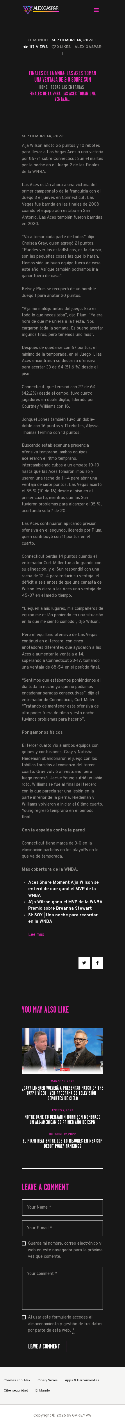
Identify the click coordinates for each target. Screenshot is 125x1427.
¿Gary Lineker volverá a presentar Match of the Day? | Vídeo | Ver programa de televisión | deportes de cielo (62, 1093)
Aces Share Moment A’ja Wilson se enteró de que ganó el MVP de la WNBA (63, 889)
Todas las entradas (67, 87)
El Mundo (38, 40)
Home (43, 87)
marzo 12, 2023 (62, 1081)
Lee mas (36, 935)
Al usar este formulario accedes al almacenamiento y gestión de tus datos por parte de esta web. (65, 1324)
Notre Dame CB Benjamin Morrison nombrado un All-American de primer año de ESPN (62, 1120)
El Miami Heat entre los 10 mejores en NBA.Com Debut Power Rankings (63, 1144)
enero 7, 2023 (62, 1110)
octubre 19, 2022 (62, 1134)
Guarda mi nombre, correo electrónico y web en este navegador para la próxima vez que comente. (65, 1250)
